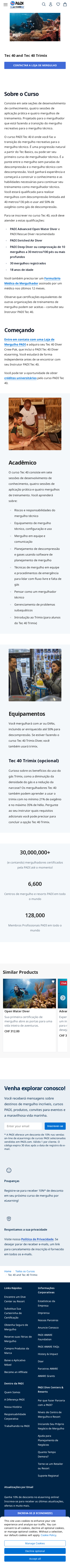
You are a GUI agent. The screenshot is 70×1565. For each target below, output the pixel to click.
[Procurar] (44, 5)
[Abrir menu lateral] (5, 4)
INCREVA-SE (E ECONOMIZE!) (35, 1513)
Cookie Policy (48, 1535)
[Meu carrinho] (65, 5)
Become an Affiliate (15, 1372)
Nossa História (13, 1407)
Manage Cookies (35, 1543)
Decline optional (35, 1551)
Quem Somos (12, 1392)
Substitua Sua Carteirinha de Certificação (13, 1313)
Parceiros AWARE (48, 1368)
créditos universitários (20, 378)
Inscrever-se (55, 1126)
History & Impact (48, 1354)
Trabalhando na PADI (17, 1426)
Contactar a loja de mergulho (35, 65)
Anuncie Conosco (48, 1327)
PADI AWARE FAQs (48, 1346)
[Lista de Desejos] (58, 5)
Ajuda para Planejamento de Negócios (48, 1440)
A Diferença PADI (14, 1399)
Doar (41, 1361)
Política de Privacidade (37, 1239)
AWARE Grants (46, 1376)
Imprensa (44, 1313)
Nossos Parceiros (48, 1320)
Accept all (35, 1558)
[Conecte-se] (50, 5)
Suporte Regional (48, 1475)
